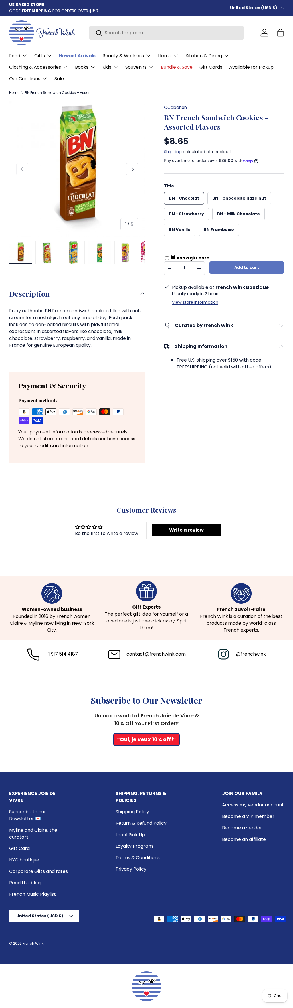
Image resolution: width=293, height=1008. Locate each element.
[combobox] (166, 33)
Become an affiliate (244, 839)
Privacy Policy (131, 869)
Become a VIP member (248, 816)
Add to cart (246, 267)
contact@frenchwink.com (156, 654)
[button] (280, 32)
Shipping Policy (132, 811)
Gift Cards (210, 67)
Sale (59, 78)
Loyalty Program (134, 846)
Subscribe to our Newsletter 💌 (27, 815)
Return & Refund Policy (141, 823)
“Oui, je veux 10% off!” (146, 739)
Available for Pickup (251, 67)
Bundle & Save (177, 67)
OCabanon (175, 107)
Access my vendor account (253, 805)
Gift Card (19, 848)
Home (14, 92)
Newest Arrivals (77, 55)
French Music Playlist (32, 894)
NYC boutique (24, 860)
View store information (195, 302)
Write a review (186, 530)
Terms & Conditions (138, 857)
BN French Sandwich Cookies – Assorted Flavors (59, 92)
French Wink (33, 943)
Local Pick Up (130, 834)
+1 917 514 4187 (61, 654)
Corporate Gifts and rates (38, 871)
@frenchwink (251, 654)
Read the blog (25, 882)
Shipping (173, 152)
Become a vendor (242, 827)
